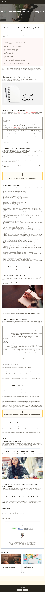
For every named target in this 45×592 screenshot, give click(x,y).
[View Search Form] (43, 2)
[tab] (21, 572)
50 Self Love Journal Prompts (9, 47)
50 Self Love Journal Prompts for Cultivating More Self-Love (14, 42)
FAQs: (4, 57)
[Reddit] (27, 590)
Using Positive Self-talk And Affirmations (11, 54)
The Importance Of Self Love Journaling (11, 43)
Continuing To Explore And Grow (10, 56)
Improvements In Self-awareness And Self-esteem (13, 46)
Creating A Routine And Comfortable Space (11, 50)
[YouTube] (23, 590)
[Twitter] (20, 590)
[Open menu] (41, 2)
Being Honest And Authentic (9, 53)
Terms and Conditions (16, 583)
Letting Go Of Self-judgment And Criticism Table (12, 52)
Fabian (21, 16)
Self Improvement (24, 9)
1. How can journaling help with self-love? (11, 59)
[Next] (40, 563)
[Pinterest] (21, 590)
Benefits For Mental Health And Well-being (11, 45)
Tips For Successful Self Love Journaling (11, 49)
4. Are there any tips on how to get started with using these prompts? (17, 63)
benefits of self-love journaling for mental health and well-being (24, 112)
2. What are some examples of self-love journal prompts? (14, 60)
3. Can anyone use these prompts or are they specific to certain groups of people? (19, 61)
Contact (31, 583)
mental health (37, 33)
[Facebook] (18, 590)
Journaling (19, 9)
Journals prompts (16, 127)
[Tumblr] (25, 590)
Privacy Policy (22, 583)
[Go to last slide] (3, 563)
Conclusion (5, 64)
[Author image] (18, 17)
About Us (27, 583)
